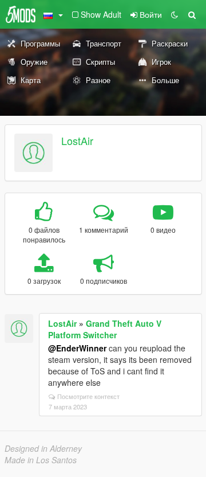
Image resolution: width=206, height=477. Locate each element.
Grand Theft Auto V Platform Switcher (104, 329)
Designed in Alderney (43, 448)
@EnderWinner (77, 348)
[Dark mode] (175, 14)
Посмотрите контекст (88, 396)
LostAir (77, 140)
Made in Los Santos (41, 460)
